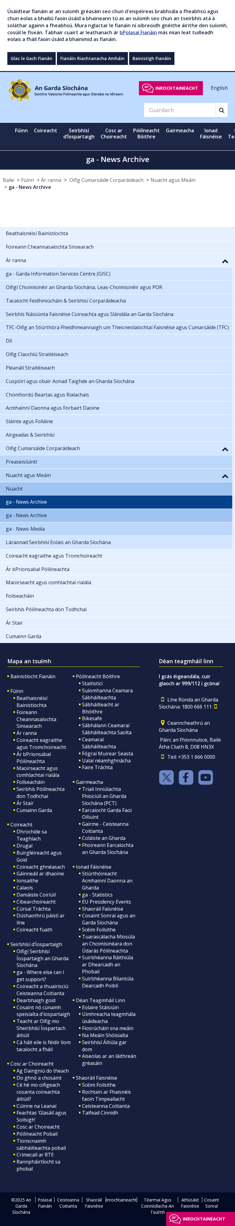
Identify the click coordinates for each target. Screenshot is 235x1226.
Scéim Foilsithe (99, 929)
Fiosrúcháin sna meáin (107, 1028)
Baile (8, 180)
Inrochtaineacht (176, 88)
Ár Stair (25, 803)
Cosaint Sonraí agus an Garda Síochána (108, 919)
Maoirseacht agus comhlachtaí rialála (38, 772)
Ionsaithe (27, 880)
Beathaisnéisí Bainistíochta (32, 702)
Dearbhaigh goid (36, 1000)
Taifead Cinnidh (100, 1112)
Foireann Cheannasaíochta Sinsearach (36, 719)
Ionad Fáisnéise (93, 866)
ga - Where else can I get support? (40, 976)
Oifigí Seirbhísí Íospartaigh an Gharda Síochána (43, 958)
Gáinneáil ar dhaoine (40, 873)
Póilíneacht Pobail (37, 1133)
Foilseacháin (31, 782)
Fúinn (27, 180)
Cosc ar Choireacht (32, 1063)
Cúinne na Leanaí (36, 1106)
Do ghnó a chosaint (39, 1077)
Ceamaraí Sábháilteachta (99, 743)
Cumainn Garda (34, 810)
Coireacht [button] (45, 130)
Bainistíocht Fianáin (32, 676)
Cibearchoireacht (36, 901)
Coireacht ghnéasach (41, 866)
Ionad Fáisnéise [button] (211, 133)
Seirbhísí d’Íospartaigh (36, 944)
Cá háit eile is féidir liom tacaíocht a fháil (44, 1046)
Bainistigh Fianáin (151, 58)
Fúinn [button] (21, 130)
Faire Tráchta (97, 767)
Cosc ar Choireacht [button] (114, 133)
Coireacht (21, 824)
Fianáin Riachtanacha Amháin (92, 58)
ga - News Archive (30, 187)
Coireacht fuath (34, 929)
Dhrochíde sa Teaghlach (32, 835)
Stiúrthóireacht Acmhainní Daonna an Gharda (107, 880)
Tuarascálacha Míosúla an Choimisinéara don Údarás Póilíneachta (108, 943)
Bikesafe (92, 718)
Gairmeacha (89, 782)
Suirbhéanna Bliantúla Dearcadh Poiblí (107, 982)
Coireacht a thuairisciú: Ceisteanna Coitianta (43, 990)
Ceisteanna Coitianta (106, 1106)
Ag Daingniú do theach (43, 1070)
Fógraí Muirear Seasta (107, 753)
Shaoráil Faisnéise (102, 908)
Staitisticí (92, 683)
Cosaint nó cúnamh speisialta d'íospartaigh (43, 1011)
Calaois (25, 887)
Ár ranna (51, 180)
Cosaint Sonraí (211, 1203)
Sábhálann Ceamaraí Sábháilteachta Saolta (107, 729)
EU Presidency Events (106, 901)
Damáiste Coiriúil (36, 894)
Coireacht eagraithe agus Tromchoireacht (41, 743)
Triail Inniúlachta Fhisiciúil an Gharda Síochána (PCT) (104, 796)
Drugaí (24, 845)
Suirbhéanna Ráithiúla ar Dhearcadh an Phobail (107, 964)
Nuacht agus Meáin (173, 180)
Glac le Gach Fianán (31, 58)
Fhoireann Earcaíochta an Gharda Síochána (107, 849)
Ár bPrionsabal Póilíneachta (34, 758)
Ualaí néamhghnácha (106, 760)
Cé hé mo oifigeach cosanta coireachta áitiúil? (38, 1091)
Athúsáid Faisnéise (190, 1203)
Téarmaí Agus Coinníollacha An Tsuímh (157, 1206)
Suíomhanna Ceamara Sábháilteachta (107, 694)
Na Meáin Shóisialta (105, 1035)
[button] (225, 261)
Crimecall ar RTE (35, 1154)
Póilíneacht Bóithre (98, 676)
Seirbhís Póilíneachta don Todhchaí (41, 792)
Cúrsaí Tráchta (33, 908)
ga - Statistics (97, 894)
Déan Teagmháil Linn (100, 1000)
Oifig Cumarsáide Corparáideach (106, 180)
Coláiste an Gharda (103, 838)
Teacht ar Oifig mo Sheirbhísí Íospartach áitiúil (41, 1028)
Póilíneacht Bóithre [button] (146, 133)
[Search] (222, 110)
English (219, 88)
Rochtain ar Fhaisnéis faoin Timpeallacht (106, 1095)
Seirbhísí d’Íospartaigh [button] (79, 133)
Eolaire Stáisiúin (100, 1007)
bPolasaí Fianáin (138, 32)
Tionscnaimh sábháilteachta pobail (41, 1144)
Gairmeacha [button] (180, 130)
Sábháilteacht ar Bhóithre (100, 708)
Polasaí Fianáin (45, 1203)
